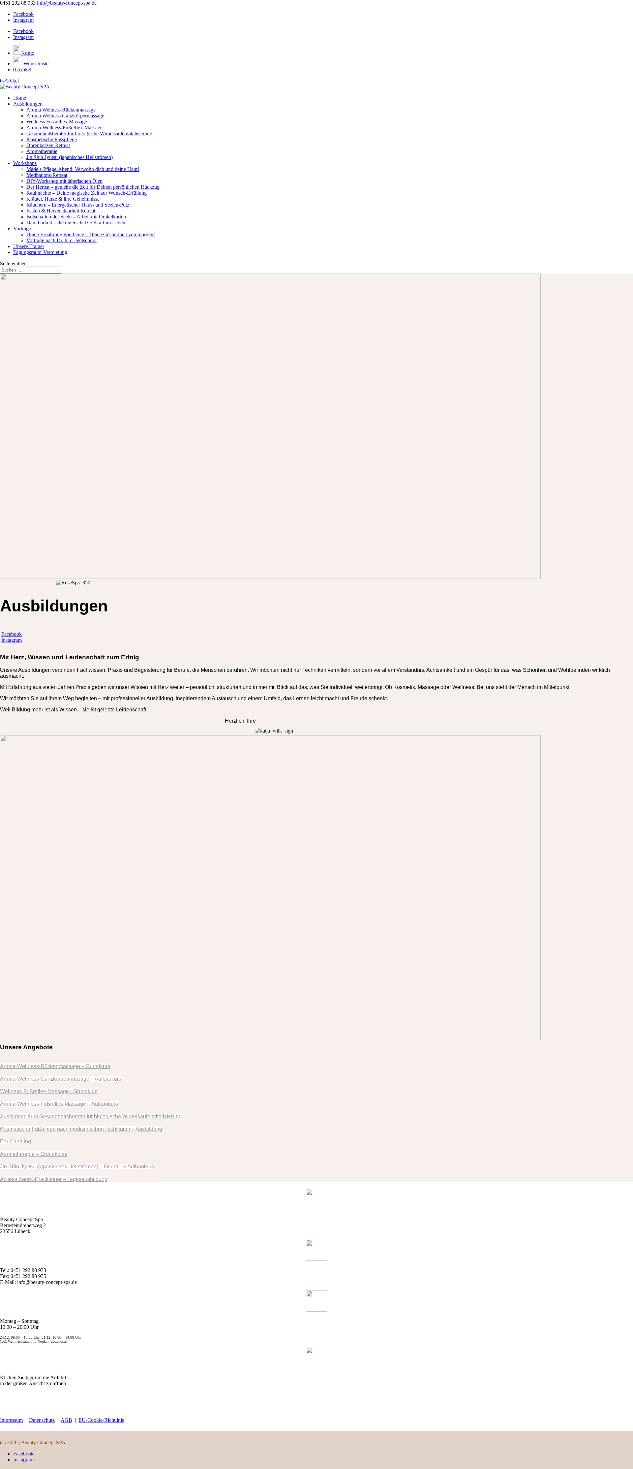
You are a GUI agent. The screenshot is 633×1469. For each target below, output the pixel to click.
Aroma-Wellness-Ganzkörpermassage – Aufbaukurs (60, 1079)
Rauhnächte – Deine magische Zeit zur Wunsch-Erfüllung (86, 193)
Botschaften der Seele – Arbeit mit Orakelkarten (76, 216)
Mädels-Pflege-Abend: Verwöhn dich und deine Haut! (82, 169)
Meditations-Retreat (46, 175)
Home (19, 98)
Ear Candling (15, 1141)
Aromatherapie (41, 151)
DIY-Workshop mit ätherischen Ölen (64, 181)
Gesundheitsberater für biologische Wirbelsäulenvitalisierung (89, 133)
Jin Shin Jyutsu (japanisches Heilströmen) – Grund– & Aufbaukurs (77, 1166)
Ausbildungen (28, 104)
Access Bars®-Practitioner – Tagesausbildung (53, 1179)
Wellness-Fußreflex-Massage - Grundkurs (49, 1091)
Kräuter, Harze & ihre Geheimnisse (63, 199)
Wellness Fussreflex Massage (56, 121)
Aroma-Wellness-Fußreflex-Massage (64, 127)
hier (30, 1377)
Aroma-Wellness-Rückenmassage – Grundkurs (55, 1066)
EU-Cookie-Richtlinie (101, 1420)
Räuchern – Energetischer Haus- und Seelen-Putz (77, 205)
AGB (66, 1420)
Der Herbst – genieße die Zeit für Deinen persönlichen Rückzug (93, 187)
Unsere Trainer (28, 246)
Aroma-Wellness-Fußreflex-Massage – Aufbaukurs (59, 1104)
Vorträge (22, 228)
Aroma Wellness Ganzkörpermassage (65, 115)
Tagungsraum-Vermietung (40, 252)
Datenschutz (42, 1420)
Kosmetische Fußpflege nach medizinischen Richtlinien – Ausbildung (81, 1129)
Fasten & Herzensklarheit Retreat (60, 210)
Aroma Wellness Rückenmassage (61, 110)
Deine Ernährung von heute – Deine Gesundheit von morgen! (90, 234)
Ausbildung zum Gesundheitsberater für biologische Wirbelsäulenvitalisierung (91, 1116)
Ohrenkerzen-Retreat (48, 145)
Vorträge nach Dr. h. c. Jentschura (61, 240)
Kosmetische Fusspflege (51, 139)
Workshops (25, 163)
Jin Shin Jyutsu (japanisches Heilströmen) (69, 157)
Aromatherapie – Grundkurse (34, 1154)
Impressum (11, 1420)
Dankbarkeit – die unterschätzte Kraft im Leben (75, 222)
